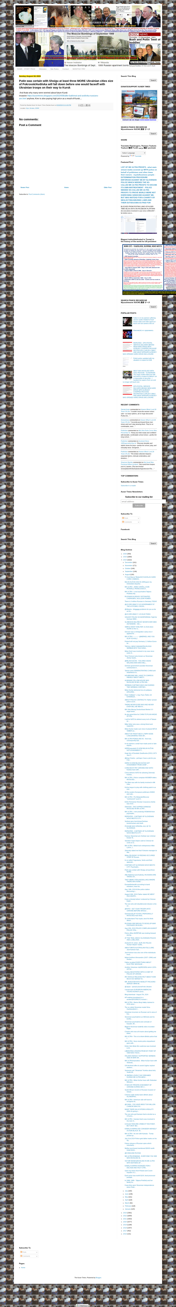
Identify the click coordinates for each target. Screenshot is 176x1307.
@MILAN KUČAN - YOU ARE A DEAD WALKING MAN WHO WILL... (138, 662)
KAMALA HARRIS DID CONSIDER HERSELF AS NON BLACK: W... (141, 1129)
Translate (138, 156)
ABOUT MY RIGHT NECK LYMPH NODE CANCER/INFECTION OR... (139, 735)
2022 (125, 1216)
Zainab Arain (125, 409)
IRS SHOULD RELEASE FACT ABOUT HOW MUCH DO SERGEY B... (140, 978)
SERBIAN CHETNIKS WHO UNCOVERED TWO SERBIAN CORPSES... (139, 686)
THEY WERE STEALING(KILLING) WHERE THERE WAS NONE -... (140, 880)
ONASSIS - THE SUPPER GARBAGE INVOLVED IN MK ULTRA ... (138, 808)
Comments (128, 522)
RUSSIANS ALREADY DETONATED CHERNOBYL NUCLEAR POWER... (138, 597)
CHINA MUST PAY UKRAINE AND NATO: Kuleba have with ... (139, 769)
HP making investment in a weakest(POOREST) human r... (136, 998)
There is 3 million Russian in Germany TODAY (141, 601)
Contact (65, 69)
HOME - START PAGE (26, 69)
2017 (125, 1231)
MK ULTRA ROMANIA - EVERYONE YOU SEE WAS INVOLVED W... (141, 1157)
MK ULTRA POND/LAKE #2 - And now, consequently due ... (138, 739)
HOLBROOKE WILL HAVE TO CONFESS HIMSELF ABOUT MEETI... (139, 676)
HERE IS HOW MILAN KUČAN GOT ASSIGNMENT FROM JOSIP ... (137, 764)
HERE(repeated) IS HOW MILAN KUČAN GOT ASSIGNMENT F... (139, 749)
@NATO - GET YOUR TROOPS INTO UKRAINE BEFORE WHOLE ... (137, 910)
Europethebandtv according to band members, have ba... (137, 885)
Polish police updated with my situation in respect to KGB (143, 359)
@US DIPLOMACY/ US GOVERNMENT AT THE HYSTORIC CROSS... (139, 605)
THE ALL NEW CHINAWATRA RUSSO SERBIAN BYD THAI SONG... (138, 647)
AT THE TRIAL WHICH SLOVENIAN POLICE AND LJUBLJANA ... (140, 939)
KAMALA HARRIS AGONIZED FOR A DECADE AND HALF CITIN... (137, 1167)
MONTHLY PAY (79, 69)
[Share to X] (84, 105)
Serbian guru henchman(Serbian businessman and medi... (136, 822)
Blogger (98, 1278)
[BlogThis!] (82, 105)
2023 (125, 1213)
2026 (125, 554)
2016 (125, 1234)
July (126, 1191)
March (127, 1203)
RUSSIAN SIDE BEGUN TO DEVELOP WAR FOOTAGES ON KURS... (140, 924)
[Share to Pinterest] (89, 105)
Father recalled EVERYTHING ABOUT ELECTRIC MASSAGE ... (138, 963)
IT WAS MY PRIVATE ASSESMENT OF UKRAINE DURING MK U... (138, 1086)
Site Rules (54, 69)
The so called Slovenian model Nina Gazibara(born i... (137, 1008)
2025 (125, 557)
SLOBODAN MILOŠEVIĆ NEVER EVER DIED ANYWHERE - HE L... (141, 623)
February (128, 1206)
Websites (43, 69)
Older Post (108, 187)
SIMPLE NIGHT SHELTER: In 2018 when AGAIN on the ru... (139, 628)
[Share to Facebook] (87, 105)
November (129, 565)
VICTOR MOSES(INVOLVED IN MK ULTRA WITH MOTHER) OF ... (140, 1162)
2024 (125, 560)
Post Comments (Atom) (37, 194)
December (129, 562)
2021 (125, 1219)
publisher (124, 430)
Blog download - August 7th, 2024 (136, 994)
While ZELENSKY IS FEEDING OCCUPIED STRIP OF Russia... (140, 856)
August (127, 574)
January (128, 1209)
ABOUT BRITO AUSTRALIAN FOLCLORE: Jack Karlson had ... (139, 948)
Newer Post (25, 187)
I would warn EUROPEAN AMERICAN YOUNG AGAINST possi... (138, 990)
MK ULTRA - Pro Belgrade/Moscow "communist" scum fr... (137, 798)
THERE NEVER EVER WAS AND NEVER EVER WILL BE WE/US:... (139, 705)
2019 (125, 1225)
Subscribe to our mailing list (139, 497)
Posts (126, 518)
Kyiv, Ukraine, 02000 (32, 108)
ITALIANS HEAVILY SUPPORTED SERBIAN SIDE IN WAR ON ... (140, 1057)
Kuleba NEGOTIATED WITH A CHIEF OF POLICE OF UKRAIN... (139, 973)
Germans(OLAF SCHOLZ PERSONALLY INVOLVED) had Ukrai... (139, 914)
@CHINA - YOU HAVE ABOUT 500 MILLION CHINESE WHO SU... (140, 1105)
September (129, 571)
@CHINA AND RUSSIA (133, 1153)
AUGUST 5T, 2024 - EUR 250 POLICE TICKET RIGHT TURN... (138, 944)
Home (66, 187)
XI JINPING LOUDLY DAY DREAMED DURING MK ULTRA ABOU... (138, 1076)
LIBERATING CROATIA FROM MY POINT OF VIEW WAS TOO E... (140, 1052)
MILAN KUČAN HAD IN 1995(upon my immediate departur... (138, 583)
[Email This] (79, 105)
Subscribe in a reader (128, 486)
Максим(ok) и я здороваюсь (143, 330)
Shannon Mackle (127, 462)
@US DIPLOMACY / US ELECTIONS (137, 614)
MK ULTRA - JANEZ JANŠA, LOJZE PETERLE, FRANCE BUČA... (137, 588)
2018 (125, 1228)
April (127, 1200)
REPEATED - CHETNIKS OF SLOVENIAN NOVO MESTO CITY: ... (139, 817)
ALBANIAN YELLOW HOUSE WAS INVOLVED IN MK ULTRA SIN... (137, 681)
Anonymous (125, 420)
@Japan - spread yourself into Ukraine (138, 987)
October (128, 568)
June (127, 1194)
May (126, 1197)
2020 (125, 1222)
